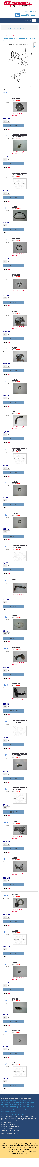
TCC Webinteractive (20, 1151)
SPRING (15, 999)
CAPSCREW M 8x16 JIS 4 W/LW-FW (19, 136)
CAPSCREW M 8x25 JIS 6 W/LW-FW (19, 174)
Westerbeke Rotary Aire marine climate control (17, 1109)
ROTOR (15, 894)
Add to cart (13, 125)
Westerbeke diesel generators (17, 1102)
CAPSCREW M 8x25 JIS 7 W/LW (19, 755)
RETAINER (16, 1031)
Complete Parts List (19, 29)
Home (17, 15)
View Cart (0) (25, 15)
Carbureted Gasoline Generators (18, 27)
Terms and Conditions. (17, 1114)
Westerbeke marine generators (10, 1100)
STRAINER (16, 647)
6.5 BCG (33, 27)
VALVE (14, 962)
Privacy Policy (5, 1114)
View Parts (8, 29)
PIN (13, 1063)
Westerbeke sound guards (26, 1106)
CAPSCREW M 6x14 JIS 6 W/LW (19, 449)
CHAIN (14, 207)
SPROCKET (16, 98)
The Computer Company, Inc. (24, 1152)
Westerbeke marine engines (9, 1106)
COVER (14, 821)
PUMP (14, 311)
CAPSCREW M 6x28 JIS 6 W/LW (19, 789)
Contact (33, 15)
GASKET (15, 615)
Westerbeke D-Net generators (23, 1104)
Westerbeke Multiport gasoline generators (13, 1108)
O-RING (15, 380)
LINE (14, 411)
